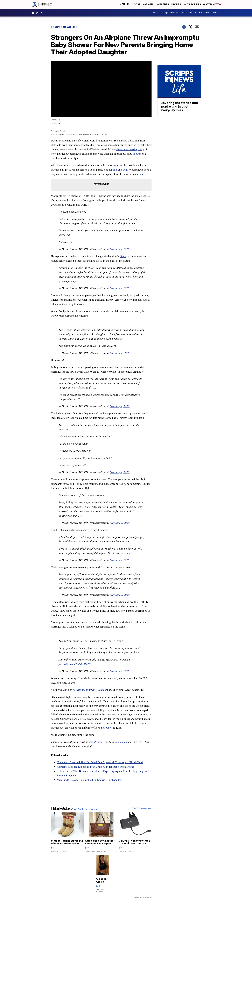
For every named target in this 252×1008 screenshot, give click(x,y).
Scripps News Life (64, 27)
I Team (155, 12)
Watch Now (211, 4)
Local (136, 4)
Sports (176, 4)
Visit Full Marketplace (142, 808)
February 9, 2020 (120, 249)
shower (137, 153)
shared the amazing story (130, 149)
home (116, 165)
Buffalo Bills (204, 12)
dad (142, 174)
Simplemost (95, 742)
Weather (163, 4)
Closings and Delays (169, 12)
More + (215, 12)
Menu (123, 4)
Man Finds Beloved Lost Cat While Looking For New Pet (89, 780)
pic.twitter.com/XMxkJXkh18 (75, 664)
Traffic (184, 12)
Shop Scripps (192, 4)
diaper (123, 256)
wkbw (38, 13)
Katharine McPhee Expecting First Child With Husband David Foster (95, 766)
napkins (112, 169)
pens (125, 169)
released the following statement (90, 689)
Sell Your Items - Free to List (86, 809)
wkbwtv (34, 13)
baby (108, 727)
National (148, 4)
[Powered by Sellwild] (147, 897)
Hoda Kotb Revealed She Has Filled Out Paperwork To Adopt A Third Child (100, 762)
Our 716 (192, 12)
